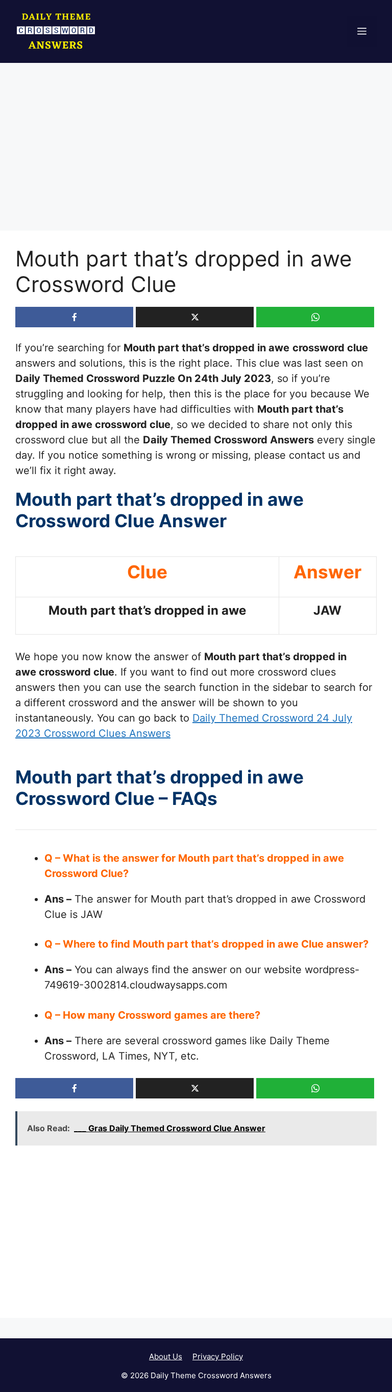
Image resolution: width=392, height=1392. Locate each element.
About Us (165, 1356)
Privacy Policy (217, 1356)
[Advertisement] (196, 155)
